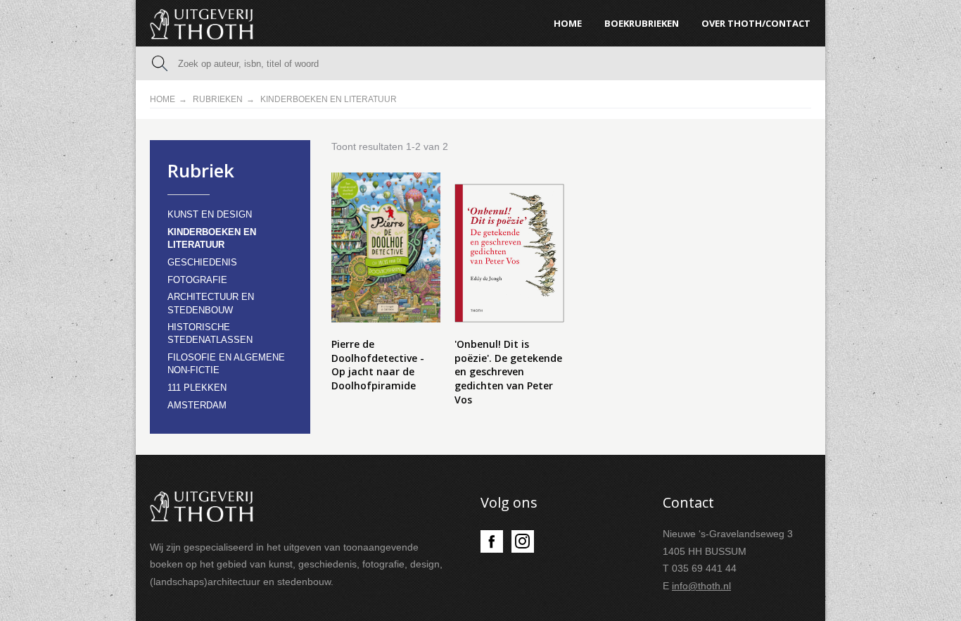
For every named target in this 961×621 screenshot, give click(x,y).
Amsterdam (197, 405)
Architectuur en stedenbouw (210, 303)
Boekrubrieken (641, 23)
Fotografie (197, 280)
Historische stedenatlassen (210, 333)
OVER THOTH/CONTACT (755, 23)
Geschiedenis (202, 262)
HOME (568, 23)
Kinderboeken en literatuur (211, 238)
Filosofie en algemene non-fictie (226, 363)
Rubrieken (218, 99)
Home (162, 99)
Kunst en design (209, 214)
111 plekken (197, 387)
